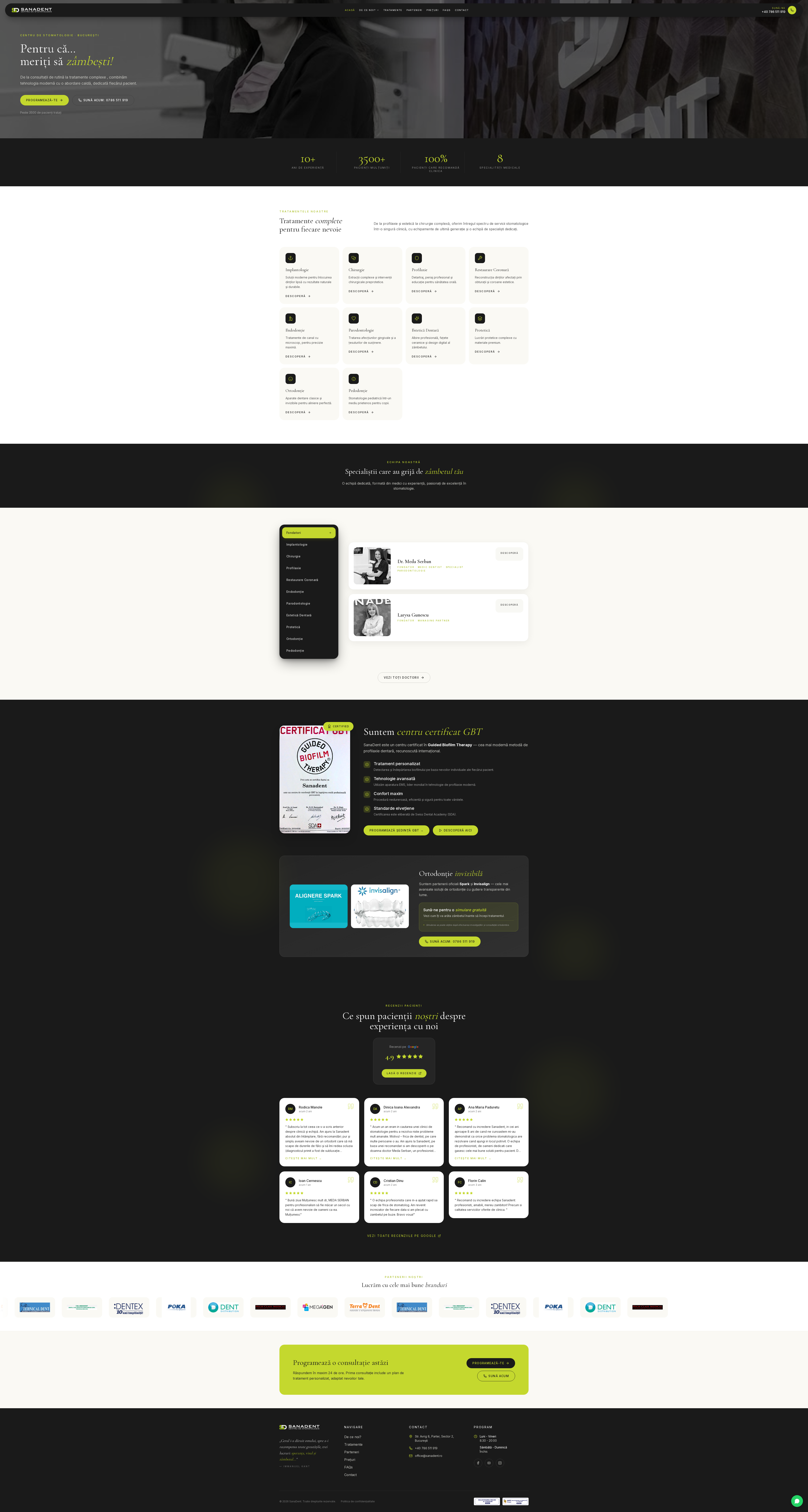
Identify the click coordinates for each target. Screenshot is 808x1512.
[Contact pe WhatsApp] (797, 1501)
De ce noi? (367, 10)
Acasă (350, 10)
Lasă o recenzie (402, 1073)
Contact (462, 10)
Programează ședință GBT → (396, 830)
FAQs (447, 10)
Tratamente (393, 10)
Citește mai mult (303, 1158)
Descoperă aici (458, 830)
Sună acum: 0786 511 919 (105, 100)
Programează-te (42, 100)
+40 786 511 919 (426, 1448)
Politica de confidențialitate (358, 1501)
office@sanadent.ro (428, 1455)
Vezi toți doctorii (401, 677)
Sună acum (498, 1376)
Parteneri (414, 10)
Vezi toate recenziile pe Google (401, 1236)
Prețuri (433, 10)
